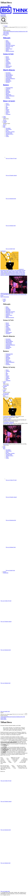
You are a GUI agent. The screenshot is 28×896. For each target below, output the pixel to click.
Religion (7, 41)
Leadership (8, 88)
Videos (4, 117)
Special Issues (8, 129)
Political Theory (9, 48)
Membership (3, 15)
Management (8, 94)
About (7, 135)
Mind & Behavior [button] (9, 336)
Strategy (7, 93)
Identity (7, 50)
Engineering (8, 63)
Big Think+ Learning (10, 131)
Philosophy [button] (6, 304)
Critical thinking (6, 31)
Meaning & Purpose (10, 51)
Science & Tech (8, 54)
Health (7, 60)
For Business (3, 14)
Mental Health (9, 76)
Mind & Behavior (9, 70)
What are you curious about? (9, 27)
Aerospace (8, 59)
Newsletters (8, 128)
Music (7, 107)
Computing (8, 62)
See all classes (6, 393)
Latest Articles (6, 33)
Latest (4, 116)
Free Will (25, 31)
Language (8, 47)
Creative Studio (9, 132)
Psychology (8, 72)
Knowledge (8, 44)
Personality (8, 79)
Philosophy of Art (9, 46)
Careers (7, 136)
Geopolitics (8, 114)
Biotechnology (9, 66)
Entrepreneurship (9, 87)
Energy (7, 64)
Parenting (8, 82)
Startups (7, 97)
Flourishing (8, 42)
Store (4, 125)
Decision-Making (9, 75)
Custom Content (6, 419)
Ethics (7, 40)
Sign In (2, 296)
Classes (4, 122)
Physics (7, 56)
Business (6, 85)
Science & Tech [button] (8, 320)
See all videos (6, 385)
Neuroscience (8, 73)
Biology (7, 57)
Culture (7, 110)
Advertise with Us (9, 134)
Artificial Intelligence (10, 95)
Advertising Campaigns (8, 423)
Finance (7, 89)
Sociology (8, 111)
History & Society (9, 101)
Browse (4, 124)
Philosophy (12, 31)
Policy (7, 113)
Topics (5, 35)
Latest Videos (6, 32)
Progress (7, 109)
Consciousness (9, 77)
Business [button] (6, 351)
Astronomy (8, 67)
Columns (5, 121)
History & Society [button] (9, 367)
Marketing (8, 91)
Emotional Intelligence (19, 31)
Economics (8, 98)
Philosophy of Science (10, 45)
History (7, 103)
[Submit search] (4, 29)
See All (4, 119)
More (4, 127)
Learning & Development (8, 416)
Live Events (5, 443)
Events (7, 130)
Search (5, 25)
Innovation (8, 92)
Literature (8, 104)
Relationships (8, 80)
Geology (7, 61)
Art (6, 106)
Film (7, 108)
